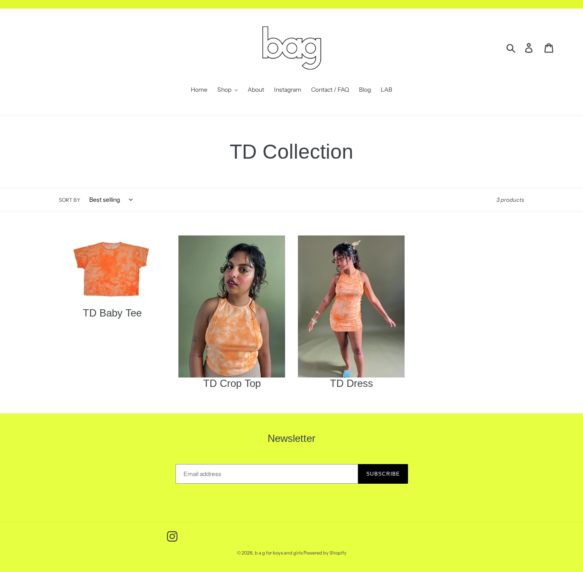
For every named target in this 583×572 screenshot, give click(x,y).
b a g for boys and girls (279, 553)
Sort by (69, 200)
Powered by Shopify (325, 553)
